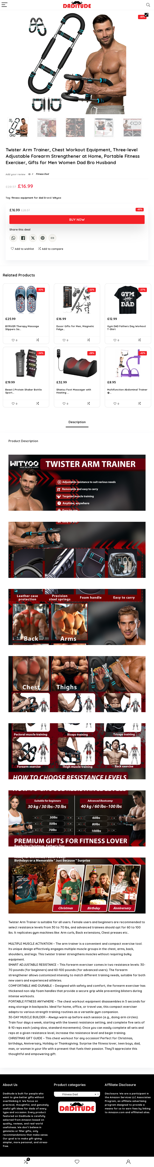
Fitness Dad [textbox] (76, 1094)
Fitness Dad (42, 174)
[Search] (148, 5)
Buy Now (77, 220)
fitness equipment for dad (27, 197)
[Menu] (4, 5)
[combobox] (77, 1094)
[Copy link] (52, 238)
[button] (146, 15)
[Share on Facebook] (23, 238)
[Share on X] (33, 238)
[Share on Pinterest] (43, 238)
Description (77, 422)
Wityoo (57, 197)
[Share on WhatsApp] (13, 238)
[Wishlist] (77, 1161)
